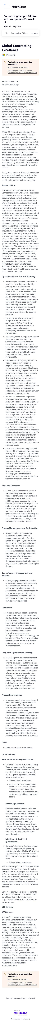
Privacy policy (15, 1019)
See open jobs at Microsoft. (18, 67)
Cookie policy (26, 1019)
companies (15, 33)
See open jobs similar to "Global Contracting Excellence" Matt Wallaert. (22, 71)
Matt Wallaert (19, 6)
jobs (6, 33)
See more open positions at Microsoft (20, 998)
